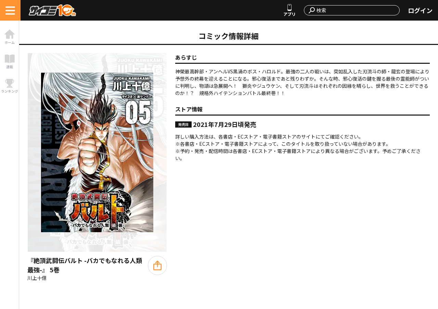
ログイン (420, 10)
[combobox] (356, 10)
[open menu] (10, 10)
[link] (9, 37)
